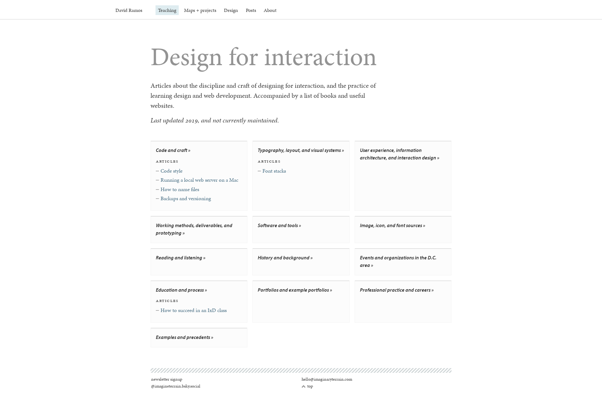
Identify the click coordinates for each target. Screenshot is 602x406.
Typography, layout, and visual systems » (301, 150)
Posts (251, 10)
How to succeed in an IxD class (194, 310)
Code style (171, 170)
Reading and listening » (180, 257)
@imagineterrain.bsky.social (175, 386)
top (307, 386)
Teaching (167, 10)
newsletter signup (166, 379)
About (270, 10)
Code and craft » (173, 150)
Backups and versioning (186, 198)
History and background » (285, 257)
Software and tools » (279, 225)
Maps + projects (200, 10)
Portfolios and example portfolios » (295, 290)
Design (231, 10)
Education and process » (181, 290)
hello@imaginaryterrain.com (327, 379)
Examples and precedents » (184, 337)
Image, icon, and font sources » (392, 225)
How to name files (180, 189)
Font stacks (274, 170)
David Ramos (128, 10)
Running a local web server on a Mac (199, 180)
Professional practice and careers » (397, 290)
